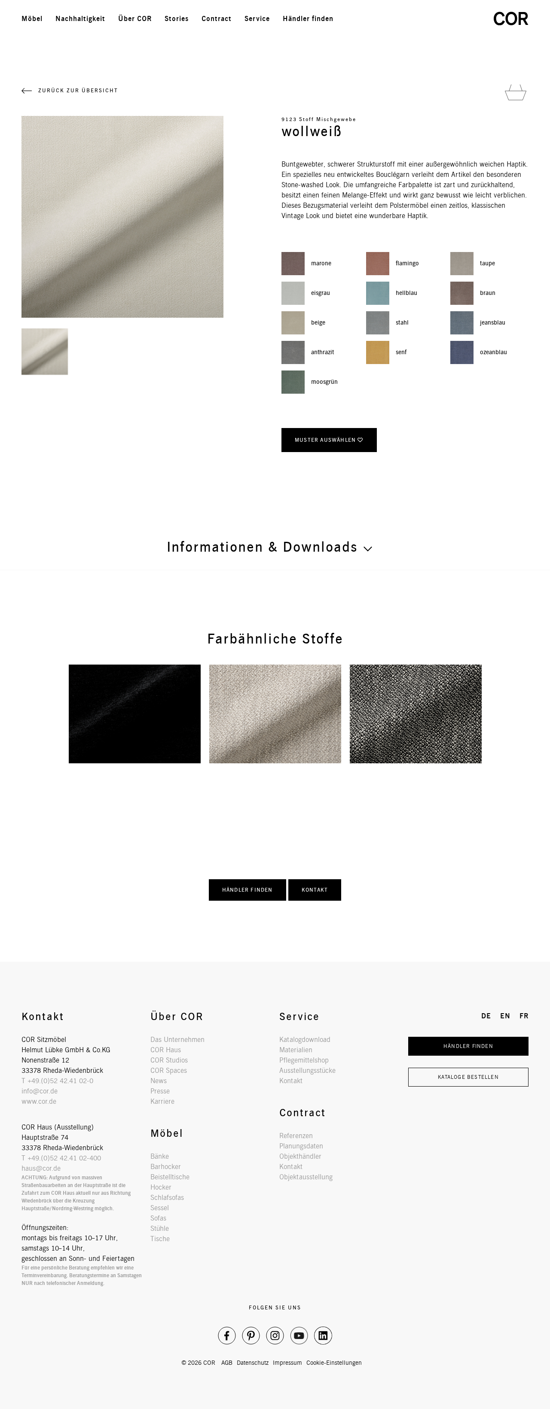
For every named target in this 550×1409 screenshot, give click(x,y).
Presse (160, 1091)
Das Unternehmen (177, 1039)
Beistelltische (169, 1177)
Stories (177, 18)
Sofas (158, 1218)
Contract (217, 18)
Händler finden (308, 18)
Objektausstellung (306, 1177)
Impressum (287, 1362)
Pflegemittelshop (304, 1060)
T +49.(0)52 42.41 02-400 (61, 1158)
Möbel (32, 18)
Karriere (162, 1101)
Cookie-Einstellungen (334, 1362)
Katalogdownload (304, 1039)
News (158, 1081)
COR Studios (169, 1060)
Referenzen (296, 1136)
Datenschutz (253, 1362)
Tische (160, 1239)
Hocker (160, 1187)
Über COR (135, 18)
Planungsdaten (301, 1146)
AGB (226, 1362)
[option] (135, 714)
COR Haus (165, 1050)
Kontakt (315, 890)
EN (453, 18)
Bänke (159, 1156)
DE (434, 18)
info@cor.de (39, 1091)
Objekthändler (300, 1156)
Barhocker (165, 1167)
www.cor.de (38, 1101)
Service (257, 18)
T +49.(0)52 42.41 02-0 (57, 1081)
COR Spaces (168, 1070)
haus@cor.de (41, 1168)
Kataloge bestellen (468, 1077)
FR (472, 18)
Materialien (295, 1050)
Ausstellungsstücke (307, 1070)
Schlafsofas (167, 1197)
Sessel (159, 1208)
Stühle (159, 1228)
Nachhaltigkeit (80, 18)
